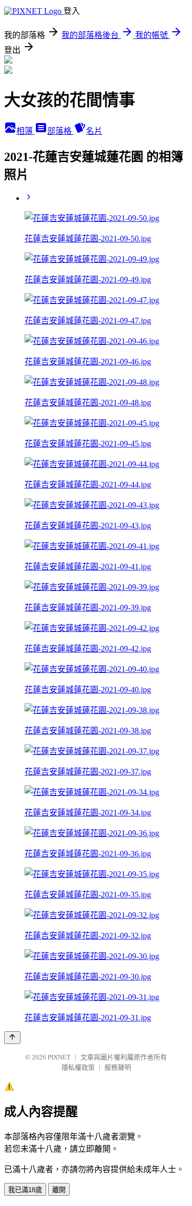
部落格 (60, 131)
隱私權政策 (78, 1067)
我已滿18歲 (25, 1190)
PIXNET (59, 1057)
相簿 (25, 131)
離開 (59, 1190)
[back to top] (12, 1037)
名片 (94, 131)
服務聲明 (117, 1067)
